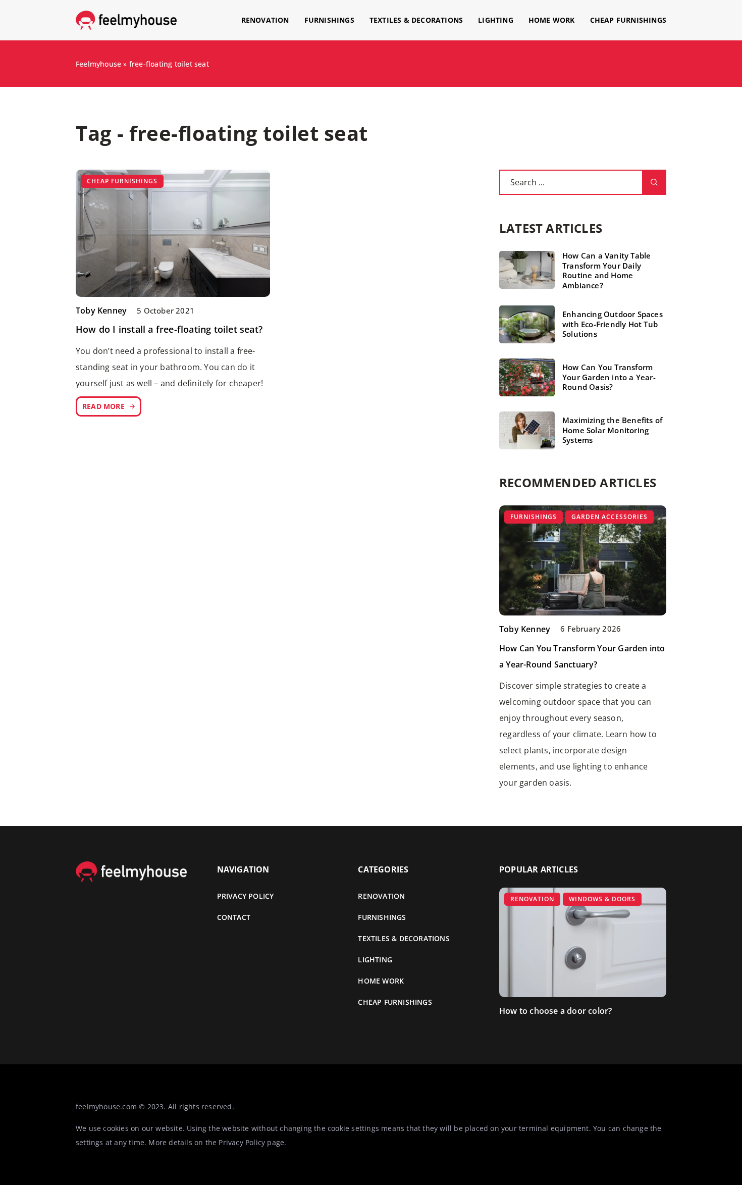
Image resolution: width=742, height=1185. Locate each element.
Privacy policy (245, 896)
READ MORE (103, 406)
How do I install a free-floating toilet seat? (169, 329)
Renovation (265, 20)
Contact (233, 917)
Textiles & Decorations (416, 20)
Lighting (495, 20)
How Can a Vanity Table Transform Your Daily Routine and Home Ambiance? (606, 270)
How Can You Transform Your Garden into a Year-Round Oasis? (609, 377)
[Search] (654, 182)
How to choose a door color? (555, 1010)
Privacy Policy (242, 1142)
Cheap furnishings (628, 20)
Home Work (551, 20)
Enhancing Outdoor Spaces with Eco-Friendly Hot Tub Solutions (612, 324)
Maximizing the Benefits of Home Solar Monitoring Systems (612, 430)
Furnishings (329, 20)
